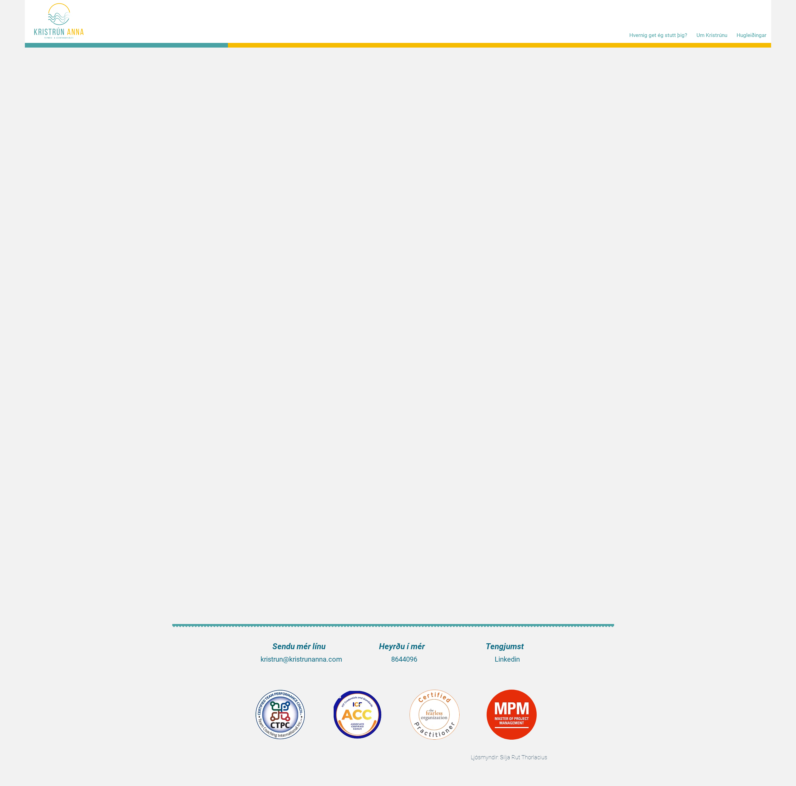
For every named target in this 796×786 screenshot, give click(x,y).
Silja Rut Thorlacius (523, 757)
